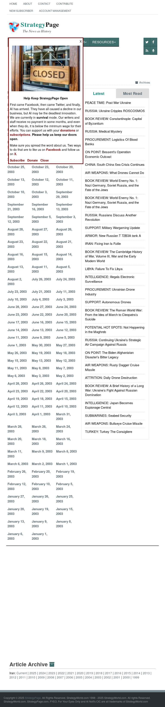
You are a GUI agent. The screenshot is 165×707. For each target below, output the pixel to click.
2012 (12, 677)
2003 (98, 677)
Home (13, 3)
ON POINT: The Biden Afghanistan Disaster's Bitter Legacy (109, 354)
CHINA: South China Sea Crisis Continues (115, 164)
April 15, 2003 (66, 398)
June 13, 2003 (42, 329)
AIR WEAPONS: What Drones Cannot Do (114, 172)
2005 (79, 677)
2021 (70, 673)
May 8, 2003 (40, 368)
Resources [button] (103, 42)
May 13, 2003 (41, 360)
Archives (144, 82)
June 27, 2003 (42, 306)
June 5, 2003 (65, 337)
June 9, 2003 (41, 337)
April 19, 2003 (18, 398)
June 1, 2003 (17, 345)
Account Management (55, 10)
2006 (69, 677)
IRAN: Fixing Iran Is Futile (103, 243)
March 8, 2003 (66, 451)
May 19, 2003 (41, 352)
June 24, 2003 (66, 306)
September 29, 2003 (64, 194)
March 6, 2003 (18, 463)
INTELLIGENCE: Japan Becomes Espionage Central (109, 405)
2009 (41, 677)
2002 (107, 677)
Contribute (64, 3)
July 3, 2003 (64, 299)
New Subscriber (21, 10)
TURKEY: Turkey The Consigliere (108, 431)
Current (22, 673)
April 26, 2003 (42, 383)
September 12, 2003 (16, 219)
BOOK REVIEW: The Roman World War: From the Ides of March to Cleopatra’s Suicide (113, 314)
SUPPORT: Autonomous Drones (108, 302)
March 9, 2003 (42, 451)
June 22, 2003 (42, 314)
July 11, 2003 (65, 291)
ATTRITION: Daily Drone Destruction (111, 377)
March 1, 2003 (66, 463)
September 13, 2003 (64, 206)
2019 (89, 673)
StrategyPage (33, 698)
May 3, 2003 (40, 375)
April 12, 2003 (18, 406)
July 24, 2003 (65, 279)
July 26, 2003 (41, 279)
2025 (32, 673)
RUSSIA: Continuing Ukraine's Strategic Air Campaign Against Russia (113, 342)
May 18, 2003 (65, 352)
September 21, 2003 (16, 206)
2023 (51, 673)
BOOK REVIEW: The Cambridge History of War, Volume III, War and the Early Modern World (113, 256)
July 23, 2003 (17, 291)
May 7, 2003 (64, 368)
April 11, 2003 (42, 406)
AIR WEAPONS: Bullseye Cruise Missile (113, 423)
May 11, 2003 (17, 368)
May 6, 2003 (16, 375)
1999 (135, 677)
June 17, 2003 (18, 322)
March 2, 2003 (42, 463)
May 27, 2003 (65, 345)
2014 (136, 673)
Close (44, 160)
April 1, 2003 (41, 414)
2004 (88, 677)
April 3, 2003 (17, 414)
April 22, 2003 (42, 391)
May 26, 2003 (17, 352)
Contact (44, 3)
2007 (60, 677)
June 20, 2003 (66, 314)
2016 (118, 673)
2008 (50, 677)
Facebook (53, 149)
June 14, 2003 (18, 329)
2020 (80, 673)
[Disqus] (82, 599)
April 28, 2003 (18, 383)
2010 (31, 677)
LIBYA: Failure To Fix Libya (103, 268)
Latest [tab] (98, 93)
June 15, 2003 (66, 322)
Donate (32, 160)
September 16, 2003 (40, 206)
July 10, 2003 (17, 299)
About (27, 3)
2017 (108, 673)
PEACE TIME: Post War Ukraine (108, 102)
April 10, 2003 (66, 406)
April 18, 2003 (42, 398)
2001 (116, 677)
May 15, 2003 (17, 360)
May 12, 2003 (65, 360)
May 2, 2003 (64, 375)
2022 (61, 673)
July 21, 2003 (41, 291)
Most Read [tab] (132, 93)
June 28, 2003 (18, 306)
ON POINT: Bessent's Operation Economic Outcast (108, 153)
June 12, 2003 (66, 329)
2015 (127, 673)
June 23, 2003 (18, 314)
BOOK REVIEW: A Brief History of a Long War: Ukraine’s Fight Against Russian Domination (114, 390)
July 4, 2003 (40, 299)
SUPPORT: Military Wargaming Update (112, 227)
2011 (22, 677)
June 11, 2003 (18, 337)
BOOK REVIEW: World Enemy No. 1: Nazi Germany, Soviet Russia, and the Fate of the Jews (112, 185)
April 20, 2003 (66, 391)
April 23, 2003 (18, 391)
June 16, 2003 (42, 322)
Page (40, 27)
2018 (99, 673)
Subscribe (17, 160)
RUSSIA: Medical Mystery (103, 131)
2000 (126, 677)
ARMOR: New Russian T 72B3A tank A (113, 235)
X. (15, 154)
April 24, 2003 (66, 383)
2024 (42, 673)
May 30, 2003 (41, 345)
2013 (146, 673)
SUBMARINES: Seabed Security (108, 415)
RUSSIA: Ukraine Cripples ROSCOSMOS (115, 110)
